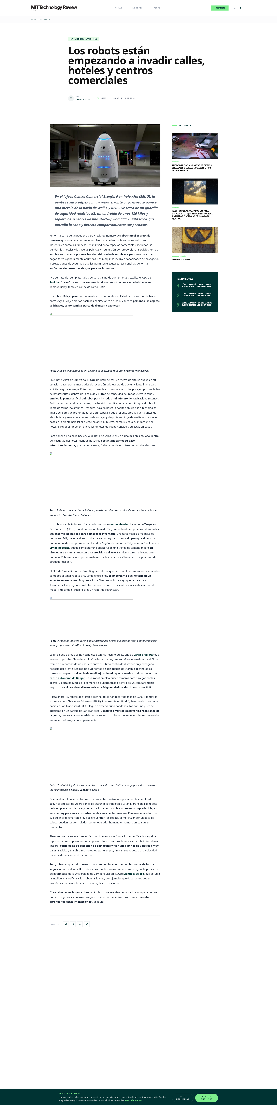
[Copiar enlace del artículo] (87, 924)
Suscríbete (220, 8)
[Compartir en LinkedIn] (80, 924)
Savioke (55, 282)
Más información (133, 1100)
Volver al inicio (42, 19)
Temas (118, 8)
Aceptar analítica (207, 1097)
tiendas (124, 524)
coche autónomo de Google (67, 678)
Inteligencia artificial (83, 39)
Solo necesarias (182, 1097)
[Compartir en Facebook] (66, 924)
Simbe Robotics (59, 547)
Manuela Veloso (133, 873)
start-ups (148, 654)
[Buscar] (239, 8)
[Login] (234, 8)
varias (114, 524)
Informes (137, 8)
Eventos (157, 8)
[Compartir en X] (73, 924)
